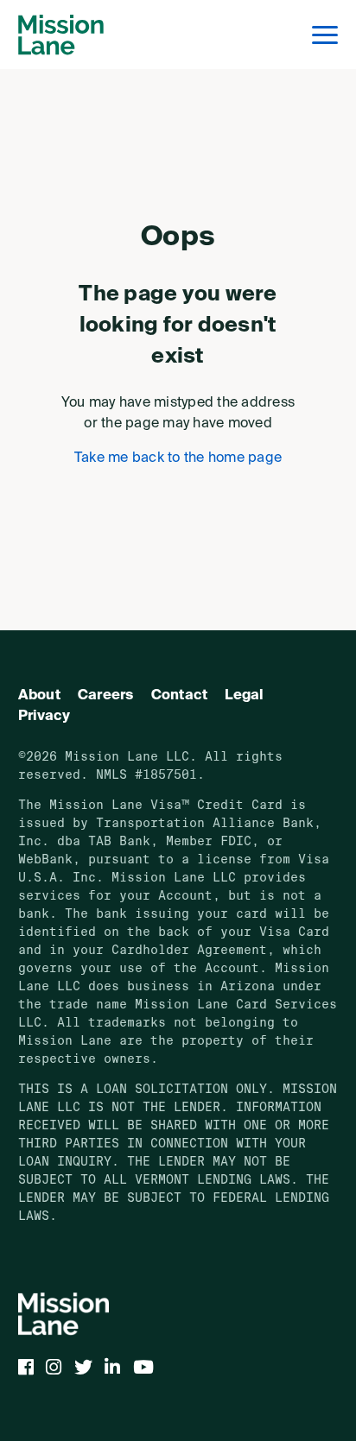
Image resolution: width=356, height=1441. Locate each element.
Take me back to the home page (178, 458)
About (39, 696)
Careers (106, 696)
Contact (179, 696)
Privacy (44, 717)
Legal (244, 696)
